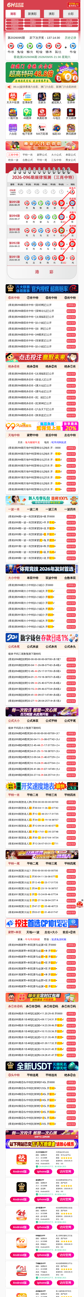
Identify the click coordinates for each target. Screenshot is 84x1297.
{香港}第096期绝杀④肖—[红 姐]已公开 (29, 397)
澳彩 (51, 13)
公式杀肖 (51, 646)
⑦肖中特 (32, 297)
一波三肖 (51, 509)
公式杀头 (70, 646)
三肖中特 (13, 154)
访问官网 (65, 1171)
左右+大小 (51, 932)
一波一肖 (14, 509)
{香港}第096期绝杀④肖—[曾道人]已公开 (30, 379)
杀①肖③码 (33, 1006)
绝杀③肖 (32, 366)
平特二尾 (32, 863)
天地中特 (14, 435)
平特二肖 (32, 794)
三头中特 (56, 160)
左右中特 (70, 435)
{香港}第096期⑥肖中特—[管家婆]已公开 (30, 340)
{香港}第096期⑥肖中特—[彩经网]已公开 (30, 305)
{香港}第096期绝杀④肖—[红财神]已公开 (30, 403)
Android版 (20, 1171)
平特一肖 (28, 154)
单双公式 (71, 154)
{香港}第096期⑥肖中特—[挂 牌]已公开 (29, 328)
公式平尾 (70, 720)
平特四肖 (70, 794)
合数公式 (28, 160)
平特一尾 (42, 160)
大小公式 (56, 154)
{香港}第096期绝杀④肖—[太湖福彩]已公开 (31, 373)
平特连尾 (32, 1075)
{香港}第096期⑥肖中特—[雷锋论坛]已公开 (31, 310)
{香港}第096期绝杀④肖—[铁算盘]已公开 (30, 415)
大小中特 (14, 577)
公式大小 (14, 720)
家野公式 (42, 154)
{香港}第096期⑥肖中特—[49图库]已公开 (30, 334)
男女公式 (71, 160)
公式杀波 (32, 646)
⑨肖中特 (70, 297)
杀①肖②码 (51, 1006)
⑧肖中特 (51, 297)
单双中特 (32, 577)
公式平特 (51, 720)
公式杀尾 (14, 646)
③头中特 (14, 1075)
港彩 (13, 13)
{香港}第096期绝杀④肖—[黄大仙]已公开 (30, 385)
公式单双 (32, 720)
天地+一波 (32, 932)
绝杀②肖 (51, 366)
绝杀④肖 (14, 366)
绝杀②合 (70, 1075)
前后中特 (51, 435)
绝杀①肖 (70, 366)
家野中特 (32, 435)
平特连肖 (51, 1075)
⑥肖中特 (14, 297)
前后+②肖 (69, 932)
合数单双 (70, 577)
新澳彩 (32, 13)
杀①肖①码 (68, 1006)
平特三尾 (51, 863)
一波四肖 (70, 509)
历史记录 (70, 37)
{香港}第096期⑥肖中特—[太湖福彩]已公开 (31, 316)
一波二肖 (32, 509)
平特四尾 (70, 863)
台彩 (71, 13)
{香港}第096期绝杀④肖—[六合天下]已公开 (31, 409)
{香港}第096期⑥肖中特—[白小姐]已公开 (30, 322)
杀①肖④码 (15, 1006)
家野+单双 (14, 932)
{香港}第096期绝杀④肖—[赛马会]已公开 (30, 391)
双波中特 (51, 577)
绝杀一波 (13, 160)
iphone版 (43, 1171)
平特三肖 (51, 794)
